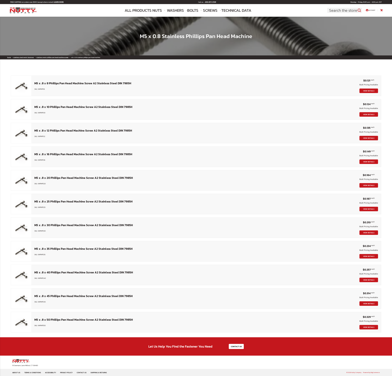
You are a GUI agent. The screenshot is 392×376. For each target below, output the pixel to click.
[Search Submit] (359, 10)
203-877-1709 (210, 2)
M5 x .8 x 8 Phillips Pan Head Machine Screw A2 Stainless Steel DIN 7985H (82, 83)
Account (371, 10)
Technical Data (233, 10)
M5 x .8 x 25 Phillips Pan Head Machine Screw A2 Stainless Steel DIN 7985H (83, 201)
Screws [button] (210, 10)
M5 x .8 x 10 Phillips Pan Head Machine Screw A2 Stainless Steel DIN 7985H (83, 107)
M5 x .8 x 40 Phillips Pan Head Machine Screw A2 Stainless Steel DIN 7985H (83, 272)
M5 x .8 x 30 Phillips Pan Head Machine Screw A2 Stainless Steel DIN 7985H (83, 225)
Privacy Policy (66, 372)
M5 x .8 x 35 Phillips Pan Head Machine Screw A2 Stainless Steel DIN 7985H (83, 249)
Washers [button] (175, 10)
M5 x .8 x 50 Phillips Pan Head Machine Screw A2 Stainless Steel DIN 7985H (83, 320)
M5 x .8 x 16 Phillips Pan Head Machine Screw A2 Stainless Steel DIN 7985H (83, 154)
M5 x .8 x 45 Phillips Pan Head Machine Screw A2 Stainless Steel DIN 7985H (83, 296)
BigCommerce (375, 372)
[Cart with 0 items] (381, 10)
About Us (16, 372)
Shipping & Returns (99, 372)
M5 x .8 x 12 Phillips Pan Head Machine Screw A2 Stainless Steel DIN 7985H (83, 130)
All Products (136, 10)
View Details (368, 91)
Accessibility (50, 372)
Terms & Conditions (32, 372)
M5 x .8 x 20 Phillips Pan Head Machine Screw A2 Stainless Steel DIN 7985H (83, 178)
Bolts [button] (192, 10)
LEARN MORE (59, 2)
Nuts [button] (157, 10)
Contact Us (236, 346)
